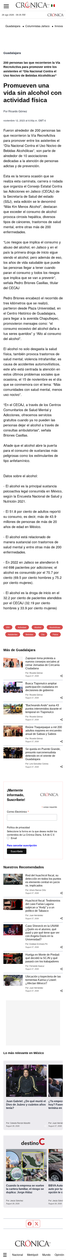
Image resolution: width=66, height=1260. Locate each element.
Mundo (46, 1255)
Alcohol (37, 627)
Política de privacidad (18, 827)
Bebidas (29, 634)
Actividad (22, 627)
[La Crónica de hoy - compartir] (61, 676)
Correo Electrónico (18, 811)
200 (8, 627)
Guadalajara (12, 26)
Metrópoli (32, 1255)
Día (43, 634)
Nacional (17, 1255)
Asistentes (12, 634)
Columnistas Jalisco (37, 26)
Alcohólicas (54, 627)
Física (55, 634)
